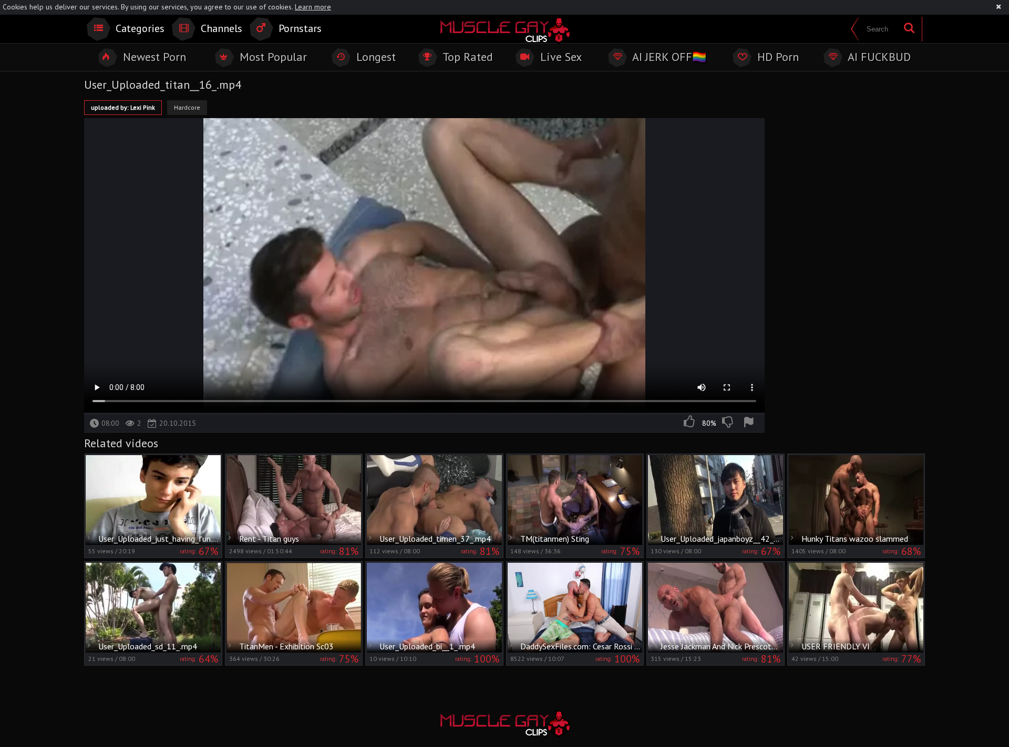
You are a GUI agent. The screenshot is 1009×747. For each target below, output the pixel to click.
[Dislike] (728, 423)
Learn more (313, 7)
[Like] (690, 423)
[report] (750, 423)
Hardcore (187, 107)
